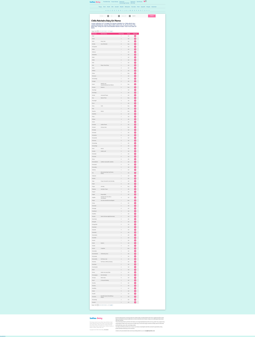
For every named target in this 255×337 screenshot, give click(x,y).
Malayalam (127, 6)
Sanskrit (117, 6)
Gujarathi (143, 6)
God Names (139, 1)
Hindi (138, 6)
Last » (111, 31)
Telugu (100, 6)
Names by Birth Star (133, 2)
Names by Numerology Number (124, 2)
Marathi (122, 6)
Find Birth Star (106, 1)
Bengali (148, 6)
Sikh (112, 6)
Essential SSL (3, 336)
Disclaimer (106, 329)
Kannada (133, 6)
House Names (114, 1)
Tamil (104, 6)
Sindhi (108, 6)
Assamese (153, 6)
